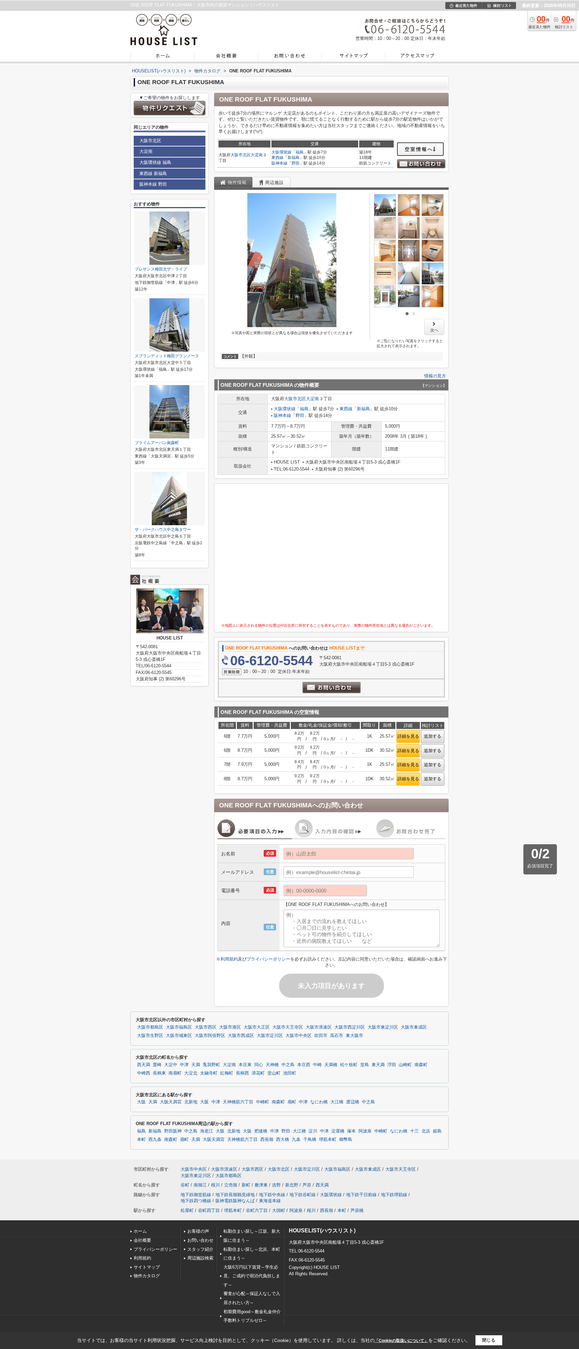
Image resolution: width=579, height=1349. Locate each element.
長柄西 (242, 1073)
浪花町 (258, 1073)
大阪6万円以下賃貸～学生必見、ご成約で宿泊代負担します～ (251, 1276)
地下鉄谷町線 (303, 1194)
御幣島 (345, 1139)
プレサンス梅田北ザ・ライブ (161, 269)
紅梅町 (226, 1073)
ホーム (140, 1231)
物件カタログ (147, 1275)
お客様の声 (198, 1231)
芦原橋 (357, 1210)
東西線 (277, 157)
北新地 (190, 1102)
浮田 (391, 1064)
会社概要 (142, 1240)
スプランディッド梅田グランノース (167, 356)
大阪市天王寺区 (287, 1027)
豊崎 (157, 1064)
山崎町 (405, 1064)
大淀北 (190, 1073)
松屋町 (187, 1210)
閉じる (488, 1340)
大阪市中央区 (298, 1035)
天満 (195, 1064)
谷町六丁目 (257, 1210)
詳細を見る (408, 736)
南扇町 (175, 1073)
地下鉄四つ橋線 (196, 1200)
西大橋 (282, 1139)
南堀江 (200, 1184)
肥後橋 (260, 1131)
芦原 (307, 1184)
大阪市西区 (205, 1027)
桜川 (215, 1184)
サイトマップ (147, 1267)
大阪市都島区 (150, 1027)
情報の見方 (435, 375)
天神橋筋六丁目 (238, 1102)
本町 (141, 1139)
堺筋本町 (327, 1139)
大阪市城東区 (179, 1035)
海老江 (206, 1131)
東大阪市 (354, 1035)
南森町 (421, 1064)
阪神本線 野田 (153, 184)
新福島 (293, 157)
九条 (296, 1139)
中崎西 (143, 1073)
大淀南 (257, 154)
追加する (432, 736)
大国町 (278, 1210)
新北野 (291, 1184)
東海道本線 (270, 1200)
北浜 (426, 1131)
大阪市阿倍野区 (210, 1035)
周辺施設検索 (200, 1258)
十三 (414, 1131)
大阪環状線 (281, 152)
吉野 (276, 1184)
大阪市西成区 (241, 1035)
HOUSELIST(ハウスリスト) (322, 1230)
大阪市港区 (230, 1027)
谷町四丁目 (209, 1210)
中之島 (288, 1064)
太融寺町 (208, 1073)
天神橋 (272, 1064)
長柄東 (159, 1073)
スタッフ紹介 (200, 1249)
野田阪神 (173, 1131)
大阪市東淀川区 (383, 1027)
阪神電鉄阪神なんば (235, 1200)
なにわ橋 (319, 1102)
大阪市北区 (241, 154)
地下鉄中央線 (272, 1194)
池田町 (289, 1073)
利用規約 (229, 959)
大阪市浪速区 (319, 1027)
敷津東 (261, 1184)
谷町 (185, 1184)
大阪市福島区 (179, 1027)
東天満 (378, 1064)
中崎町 (262, 1102)
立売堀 (230, 1184)
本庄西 (303, 1064)
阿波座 (365, 1131)
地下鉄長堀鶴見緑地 (235, 1194)
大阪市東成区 (414, 1027)
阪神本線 (279, 163)
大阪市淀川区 (270, 1035)
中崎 (317, 1064)
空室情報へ (419, 149)
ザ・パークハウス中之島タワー (163, 529)
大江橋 (336, 1102)
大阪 (141, 1102)
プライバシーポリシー (268, 959)
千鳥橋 (309, 1139)
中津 (184, 1064)
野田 (296, 163)
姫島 (437, 1131)
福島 (300, 152)
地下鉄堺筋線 (394, 1194)
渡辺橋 (352, 1102)
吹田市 (320, 1035)
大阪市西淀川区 (349, 1027)
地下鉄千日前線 (361, 1194)
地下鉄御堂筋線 (196, 1194)
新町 (246, 1184)
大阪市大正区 (257, 1027)
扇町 (291, 1102)
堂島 (364, 1064)
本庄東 (245, 1064)
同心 (258, 1064)
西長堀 (266, 1139)
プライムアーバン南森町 (157, 442)
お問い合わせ (200, 1240)
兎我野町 (211, 1064)
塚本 (351, 1131)
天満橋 (330, 1064)
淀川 (313, 1131)
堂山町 (273, 1073)
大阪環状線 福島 (155, 162)
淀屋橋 (337, 1131)
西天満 (143, 1064)
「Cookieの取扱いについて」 (401, 1340)
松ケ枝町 (349, 1064)
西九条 (155, 1139)
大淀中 (170, 1064)
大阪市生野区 (150, 1035)
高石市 (336, 1035)
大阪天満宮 (171, 1102)
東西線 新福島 (153, 173)
